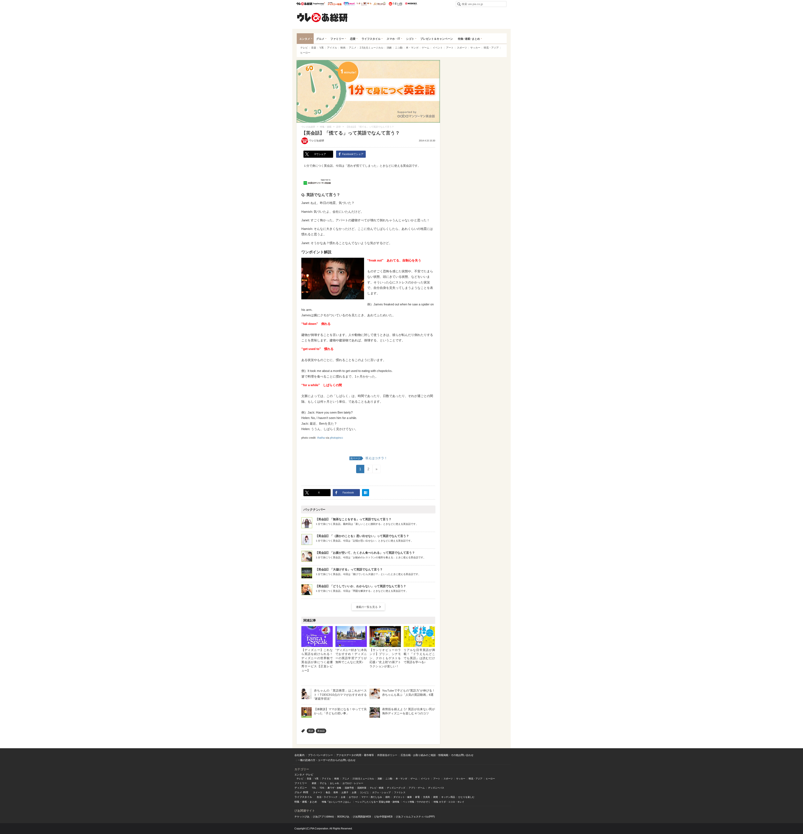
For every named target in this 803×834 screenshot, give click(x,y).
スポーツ (462, 47)
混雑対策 (361, 788)
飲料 (336, 792)
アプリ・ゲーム (417, 788)
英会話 (321, 730)
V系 (322, 47)
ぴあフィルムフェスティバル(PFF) (415, 816)
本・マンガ (412, 47)
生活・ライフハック (327, 797)
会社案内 (299, 755)
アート (450, 47)
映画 (342, 47)
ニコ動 (399, 47)
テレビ (304, 47)
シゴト (410, 38)
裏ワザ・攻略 (334, 788)
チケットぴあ (301, 816)
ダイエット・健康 (402, 797)
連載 (304, 801)
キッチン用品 (448, 797)
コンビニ (364, 792)
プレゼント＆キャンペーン (436, 38)
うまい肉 (395, 4)
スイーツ (317, 792)
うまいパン (379, 4)
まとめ (313, 801)
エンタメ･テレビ (303, 774)
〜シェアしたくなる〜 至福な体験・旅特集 (377, 802)
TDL (314, 788)
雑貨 (435, 797)
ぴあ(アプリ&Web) (323, 816)
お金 (343, 797)
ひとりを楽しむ (466, 797)
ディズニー (300, 787)
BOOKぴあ (343, 816)
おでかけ (353, 797)
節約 (387, 797)
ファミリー (337, 38)
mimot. (349, 4)
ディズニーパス (436, 788)
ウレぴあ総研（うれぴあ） (322, 17)
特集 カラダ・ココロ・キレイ (449, 802)
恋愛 (352, 38)
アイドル (332, 47)
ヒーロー (305, 52)
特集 (296, 801)
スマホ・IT (393, 38)
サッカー (475, 47)
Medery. (411, 4)
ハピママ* (319, 4)
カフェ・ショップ (381, 792)
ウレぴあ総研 (304, 4)
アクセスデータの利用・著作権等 (355, 755)
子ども (323, 783)
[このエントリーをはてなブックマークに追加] (365, 492)
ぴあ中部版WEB (383, 816)
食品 (328, 792)
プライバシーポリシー (320, 755)
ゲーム (425, 47)
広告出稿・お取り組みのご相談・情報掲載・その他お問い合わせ (437, 755)
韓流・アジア (491, 47)
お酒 (354, 792)
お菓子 (344, 792)
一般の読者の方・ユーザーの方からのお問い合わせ (326, 760)
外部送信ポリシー (387, 755)
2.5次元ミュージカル (371, 47)
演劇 (389, 47)
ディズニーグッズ (396, 788)
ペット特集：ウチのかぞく (416, 802)
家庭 (314, 783)
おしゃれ (334, 783)
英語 (310, 730)
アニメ (352, 47)
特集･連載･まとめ (469, 38)
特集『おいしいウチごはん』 (337, 802)
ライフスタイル (371, 38)
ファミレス (399, 792)
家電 (417, 797)
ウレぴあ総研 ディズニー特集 (335, 4)
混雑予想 (349, 788)
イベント (438, 47)
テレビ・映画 (377, 788)
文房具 (426, 797)
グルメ (320, 38)
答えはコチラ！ (368, 458)
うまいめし (364, 4)
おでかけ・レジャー (353, 783)
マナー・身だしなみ (371, 797)
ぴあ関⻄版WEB (362, 816)
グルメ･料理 (301, 792)
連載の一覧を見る (367, 607)
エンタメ (304, 38)
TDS (322, 788)
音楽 (313, 47)
